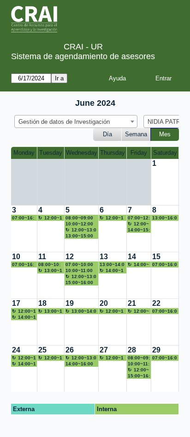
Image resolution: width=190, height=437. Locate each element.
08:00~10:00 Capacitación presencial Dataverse (50, 264)
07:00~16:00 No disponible (24, 218)
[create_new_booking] (164, 182)
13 (104, 257)
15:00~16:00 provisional (139, 376)
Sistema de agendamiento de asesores (83, 56)
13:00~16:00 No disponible (164, 218)
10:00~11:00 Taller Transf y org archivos (138, 364)
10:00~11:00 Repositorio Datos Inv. (79, 270)
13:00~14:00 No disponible (50, 270)
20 (104, 303)
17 (16, 303)
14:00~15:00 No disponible (112, 270)
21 (132, 303)
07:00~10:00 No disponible (80, 264)
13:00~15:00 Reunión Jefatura (79, 236)
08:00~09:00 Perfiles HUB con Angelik (139, 358)
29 (156, 350)
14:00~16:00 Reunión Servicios (24, 317)
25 (42, 350)
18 (42, 303)
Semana (136, 134)
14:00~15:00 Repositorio (139, 230)
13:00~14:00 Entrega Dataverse (112, 264)
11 (42, 257)
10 (16, 257)
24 (16, 350)
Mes (165, 134)
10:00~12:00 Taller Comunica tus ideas (81, 224)
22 (156, 303)
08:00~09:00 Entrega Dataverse (79, 218)
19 (69, 303)
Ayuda (117, 78)
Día (107, 134)
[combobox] (75, 121)
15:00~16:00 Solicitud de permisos (79, 282)
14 (132, 257)
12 (69, 257)
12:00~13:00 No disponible (50, 218)
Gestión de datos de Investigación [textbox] (64, 121)
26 (69, 350)
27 (104, 350)
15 (156, 257)
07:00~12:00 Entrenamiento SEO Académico (139, 218)
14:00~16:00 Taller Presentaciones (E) (81, 364)
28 (132, 350)
